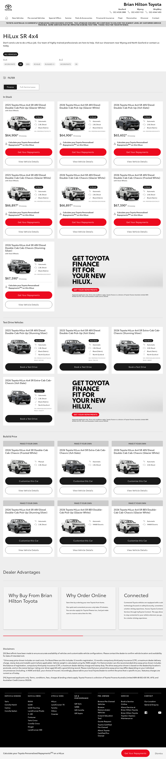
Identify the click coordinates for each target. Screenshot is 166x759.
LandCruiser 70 (57, 704)
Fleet (120, 18)
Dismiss (159, 753)
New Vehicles (18, 18)
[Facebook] (145, 712)
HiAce (54, 711)
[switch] (21, 87)
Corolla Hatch (11, 704)
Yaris (7, 701)
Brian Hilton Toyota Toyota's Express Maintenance (129, 716)
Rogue (37, 64)
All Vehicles (11, 54)
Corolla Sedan (11, 711)
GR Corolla (79, 710)
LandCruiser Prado (36, 711)
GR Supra (78, 713)
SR (20, 64)
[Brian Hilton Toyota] (8, 8)
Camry (7, 707)
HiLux (53, 701)
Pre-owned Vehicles (36, 18)
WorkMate (10, 64)
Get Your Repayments (29, 151)
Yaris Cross (32, 720)
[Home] (7, 18)
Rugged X (49, 64)
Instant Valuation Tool (105, 717)
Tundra (54, 707)
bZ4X (30, 704)
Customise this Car (28, 480)
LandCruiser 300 (35, 729)
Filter (11, 77)
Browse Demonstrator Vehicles (104, 710)
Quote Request (104, 721)
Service (68, 18)
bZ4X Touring (34, 707)
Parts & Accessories (83, 18)
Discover (144, 18)
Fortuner (32, 717)
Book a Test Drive (28, 366)
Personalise (131, 18)
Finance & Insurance (105, 18)
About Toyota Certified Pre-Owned (104, 733)
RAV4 (30, 701)
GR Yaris (78, 703)
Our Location (150, 701)
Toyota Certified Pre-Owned (105, 725)
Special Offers (55, 18)
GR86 (76, 707)
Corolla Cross (34, 723)
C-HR (30, 714)
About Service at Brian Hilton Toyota (129, 708)
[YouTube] (159, 712)
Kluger (31, 726)
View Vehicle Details (29, 161)
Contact (155, 18)
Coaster (54, 714)
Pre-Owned (103, 696)
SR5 (27, 64)
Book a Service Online (127, 702)
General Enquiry (151, 704)
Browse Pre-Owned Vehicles (106, 702)
